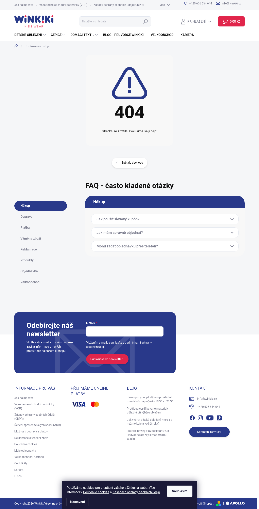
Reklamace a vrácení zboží (31, 438)
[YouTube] (209, 417)
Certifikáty (21, 463)
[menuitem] (30, 35)
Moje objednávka (25, 450)
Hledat (145, 21)
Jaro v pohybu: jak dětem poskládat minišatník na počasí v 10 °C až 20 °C (150, 399)
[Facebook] (192, 417)
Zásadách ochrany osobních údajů (136, 492)
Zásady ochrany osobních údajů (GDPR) (118, 4)
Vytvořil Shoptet (203, 503)
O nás (18, 476)
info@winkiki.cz (207, 398)
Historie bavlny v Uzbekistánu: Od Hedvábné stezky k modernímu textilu (148, 434)
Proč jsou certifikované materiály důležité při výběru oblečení (148, 410)
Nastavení (77, 502)
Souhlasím (179, 491)
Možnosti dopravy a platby (31, 431)
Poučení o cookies (96, 492)
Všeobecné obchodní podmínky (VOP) (63, 4)
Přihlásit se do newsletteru (107, 359)
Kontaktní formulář (209, 431)
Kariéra (18, 469)
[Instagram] (200, 417)
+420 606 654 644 (208, 406)
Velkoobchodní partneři (29, 457)
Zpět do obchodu (132, 162)
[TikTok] (219, 417)
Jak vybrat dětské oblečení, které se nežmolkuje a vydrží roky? (149, 421)
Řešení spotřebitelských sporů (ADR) (37, 425)
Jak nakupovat (23, 4)
